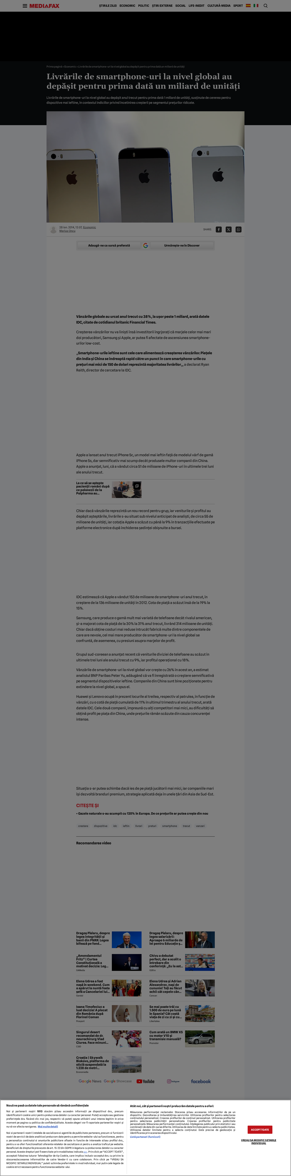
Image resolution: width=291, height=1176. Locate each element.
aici (85, 1152)
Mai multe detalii (48, 1126)
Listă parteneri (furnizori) (145, 1136)
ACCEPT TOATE (260, 1129)
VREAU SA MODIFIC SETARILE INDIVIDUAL (258, 1142)
